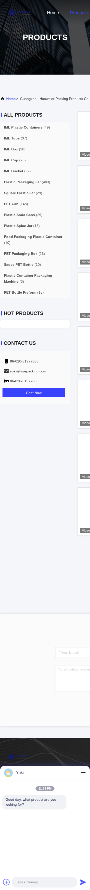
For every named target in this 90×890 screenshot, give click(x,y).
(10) (33, 240)
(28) (15, 149)
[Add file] (6, 882)
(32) (17, 171)
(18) (22, 226)
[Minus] (83, 773)
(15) (24, 292)
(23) (24, 254)
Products (79, 12)
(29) (23, 193)
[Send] (83, 882)
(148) (16, 204)
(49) (27, 127)
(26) (15, 160)
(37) (15, 138)
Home (53, 12)
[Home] (20, 12)
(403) (27, 182)
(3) (28, 278)
